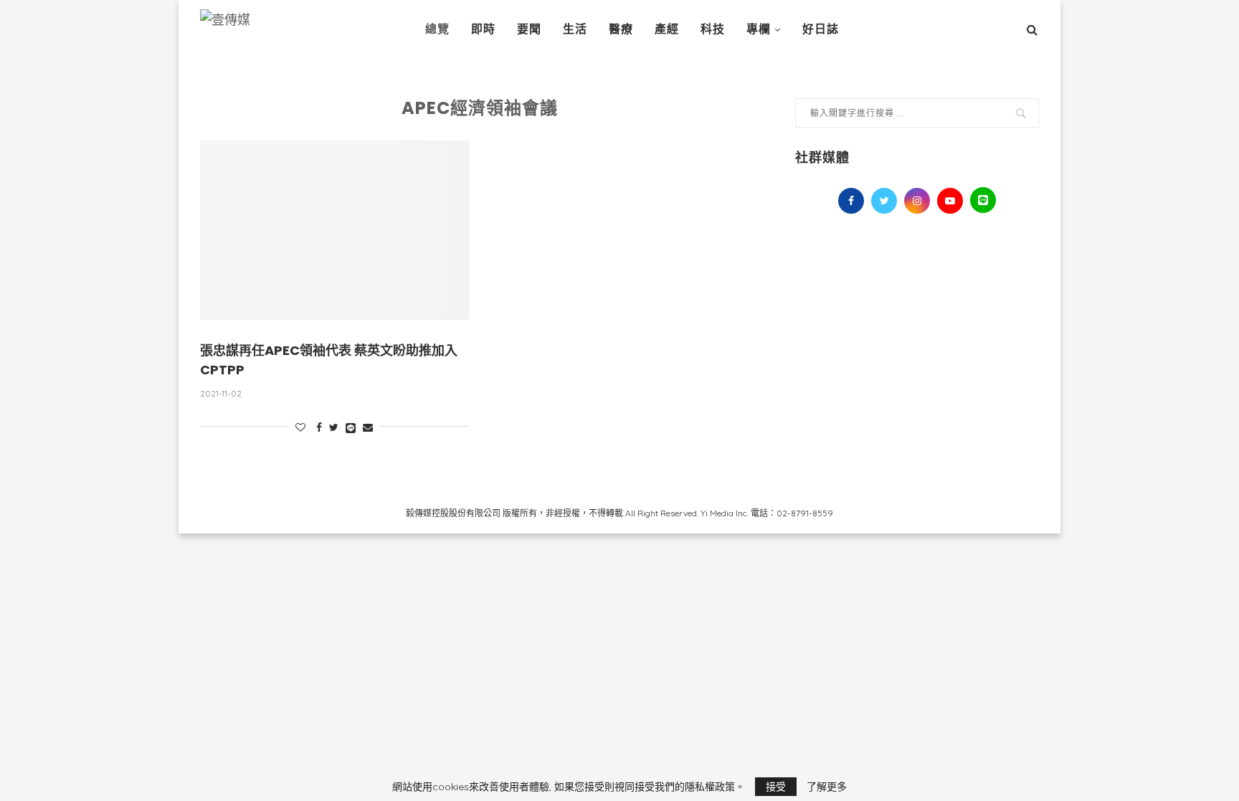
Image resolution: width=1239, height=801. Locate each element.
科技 (713, 29)
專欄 (758, 29)
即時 (483, 29)
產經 (667, 29)
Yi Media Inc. (725, 513)
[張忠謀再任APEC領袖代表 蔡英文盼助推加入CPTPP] (334, 230)
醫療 (621, 29)
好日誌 (820, 29)
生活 (575, 29)
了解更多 (827, 787)
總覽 (437, 29)
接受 (776, 786)
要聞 (529, 29)
